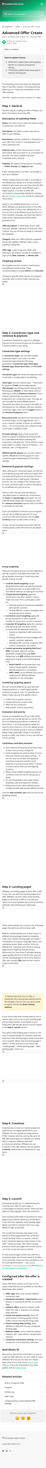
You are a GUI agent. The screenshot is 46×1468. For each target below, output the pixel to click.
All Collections (7, 27)
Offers (17, 27)
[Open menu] (42, 4)
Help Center (21, 1368)
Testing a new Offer (17, 196)
